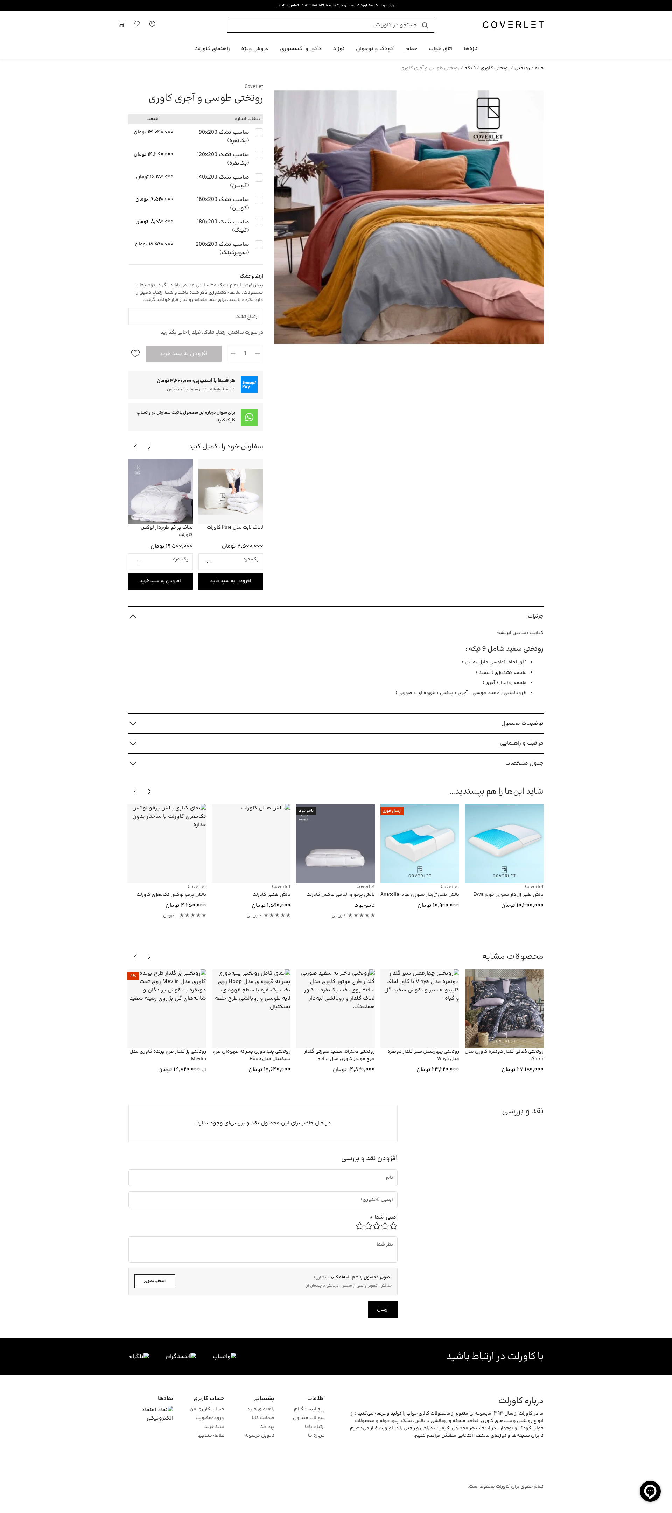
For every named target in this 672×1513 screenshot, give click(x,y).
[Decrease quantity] (257, 353)
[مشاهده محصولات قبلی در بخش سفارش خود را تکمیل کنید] (149, 447)
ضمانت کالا (263, 1418)
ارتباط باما (315, 1427)
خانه (539, 68)
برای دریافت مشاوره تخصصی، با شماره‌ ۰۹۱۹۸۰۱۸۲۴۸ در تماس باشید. (336, 5)
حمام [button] (411, 48)
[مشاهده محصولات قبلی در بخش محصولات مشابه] (149, 957)
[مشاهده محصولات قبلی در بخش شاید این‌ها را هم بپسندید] (149, 792)
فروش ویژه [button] (255, 48)
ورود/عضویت (210, 1418)
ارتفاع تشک (252, 311)
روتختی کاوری (495, 68)
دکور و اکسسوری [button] (301, 48)
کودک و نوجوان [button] (375, 48)
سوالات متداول (309, 1418)
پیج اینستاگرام (309, 1409)
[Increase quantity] (233, 353)
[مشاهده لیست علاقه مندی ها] (137, 25)
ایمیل (384, 1193)
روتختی (522, 68)
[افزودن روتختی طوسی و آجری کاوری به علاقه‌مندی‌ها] (134, 353)
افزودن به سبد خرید (183, 353)
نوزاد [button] (339, 48)
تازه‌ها (471, 48)
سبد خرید (214, 1427)
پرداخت (266, 1427)
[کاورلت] (513, 25)
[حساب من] (152, 25)
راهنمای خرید (260, 1409)
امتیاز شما (384, 1217)
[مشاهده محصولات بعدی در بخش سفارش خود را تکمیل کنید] (135, 447)
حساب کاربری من (207, 1409)
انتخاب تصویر (155, 1281)
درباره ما (316, 1435)
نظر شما (387, 1239)
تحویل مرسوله (259, 1435)
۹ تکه (470, 68)
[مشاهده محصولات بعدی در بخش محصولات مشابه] (135, 957)
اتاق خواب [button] (441, 48)
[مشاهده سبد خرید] (121, 25)
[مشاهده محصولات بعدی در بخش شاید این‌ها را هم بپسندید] (135, 792)
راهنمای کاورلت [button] (212, 48)
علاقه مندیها (210, 1435)
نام (390, 1171)
